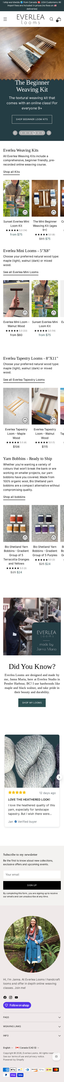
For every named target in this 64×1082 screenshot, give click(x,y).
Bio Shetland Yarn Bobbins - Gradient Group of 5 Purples (44, 551)
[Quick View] (25, 212)
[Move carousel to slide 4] (34, 133)
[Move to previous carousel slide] (15, 133)
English (6, 1047)
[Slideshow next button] (59, 777)
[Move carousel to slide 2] (25, 133)
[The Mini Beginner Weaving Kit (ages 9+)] (45, 198)
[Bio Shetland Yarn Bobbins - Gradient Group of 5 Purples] (45, 523)
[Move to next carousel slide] (49, 133)
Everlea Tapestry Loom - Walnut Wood (45, 433)
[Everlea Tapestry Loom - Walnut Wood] (45, 406)
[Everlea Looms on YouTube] (17, 998)
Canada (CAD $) (28, 1047)
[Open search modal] (51, 19)
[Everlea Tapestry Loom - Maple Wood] (16, 406)
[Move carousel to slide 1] (21, 133)
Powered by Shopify (13, 1059)
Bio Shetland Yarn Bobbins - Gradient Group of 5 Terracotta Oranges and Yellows (16, 555)
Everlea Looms (30, 1053)
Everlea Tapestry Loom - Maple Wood (16, 433)
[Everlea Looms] (30, 19)
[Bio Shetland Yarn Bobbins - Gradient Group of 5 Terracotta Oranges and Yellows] (16, 523)
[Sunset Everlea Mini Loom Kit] (16, 198)
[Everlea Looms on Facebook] (5, 998)
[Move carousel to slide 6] (43, 133)
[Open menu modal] (5, 19)
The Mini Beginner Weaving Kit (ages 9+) (45, 226)
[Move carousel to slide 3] (30, 133)
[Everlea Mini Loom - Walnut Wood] (16, 298)
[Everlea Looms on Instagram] (11, 998)
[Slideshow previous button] (4, 777)
